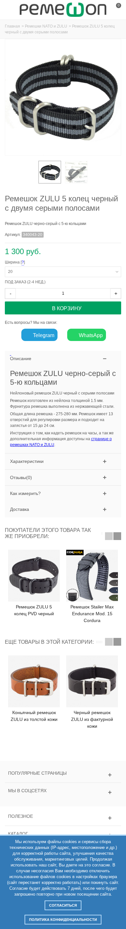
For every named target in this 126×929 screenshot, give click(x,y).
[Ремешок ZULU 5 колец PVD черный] (34, 576)
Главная (12, 26)
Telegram (43, 335)
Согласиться (63, 905)
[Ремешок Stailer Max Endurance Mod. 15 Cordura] (92, 576)
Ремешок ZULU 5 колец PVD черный (34, 610)
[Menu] (13, 10)
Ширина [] (55, 262)
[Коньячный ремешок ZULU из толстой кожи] (34, 681)
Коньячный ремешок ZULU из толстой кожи (34, 716)
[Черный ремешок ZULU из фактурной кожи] (92, 681)
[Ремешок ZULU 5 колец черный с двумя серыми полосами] (49, 172)
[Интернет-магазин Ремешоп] (63, 9)
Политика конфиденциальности (63, 920)
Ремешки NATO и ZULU (46, 26)
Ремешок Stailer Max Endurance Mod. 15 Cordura (92, 613)
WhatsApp (90, 335)
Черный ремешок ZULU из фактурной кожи (92, 719)
